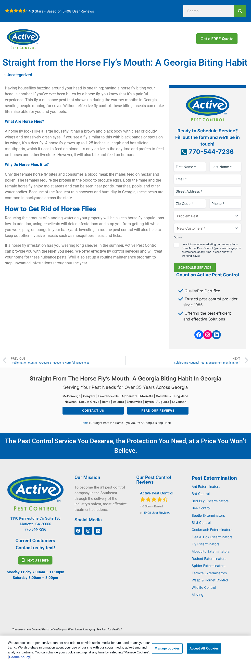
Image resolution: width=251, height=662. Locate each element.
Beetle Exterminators (208, 515)
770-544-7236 (210, 151)
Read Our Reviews (158, 410)
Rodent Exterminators (209, 558)
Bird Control (201, 522)
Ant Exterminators (206, 486)
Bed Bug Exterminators (210, 501)
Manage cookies (167, 648)
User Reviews (78, 11)
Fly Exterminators (205, 544)
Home (84, 423)
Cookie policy (19, 657)
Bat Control (201, 493)
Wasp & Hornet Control (210, 580)
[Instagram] (207, 334)
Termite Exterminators (209, 573)
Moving (197, 594)
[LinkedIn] (216, 334)
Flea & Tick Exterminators (212, 537)
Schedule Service (194, 267)
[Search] (240, 11)
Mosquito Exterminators (210, 551)
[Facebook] (198, 334)
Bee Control (201, 508)
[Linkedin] (98, 531)
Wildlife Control (204, 587)
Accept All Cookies (204, 648)
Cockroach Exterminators (212, 529)
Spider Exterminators (208, 566)
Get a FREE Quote (217, 38)
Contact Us (93, 410)
